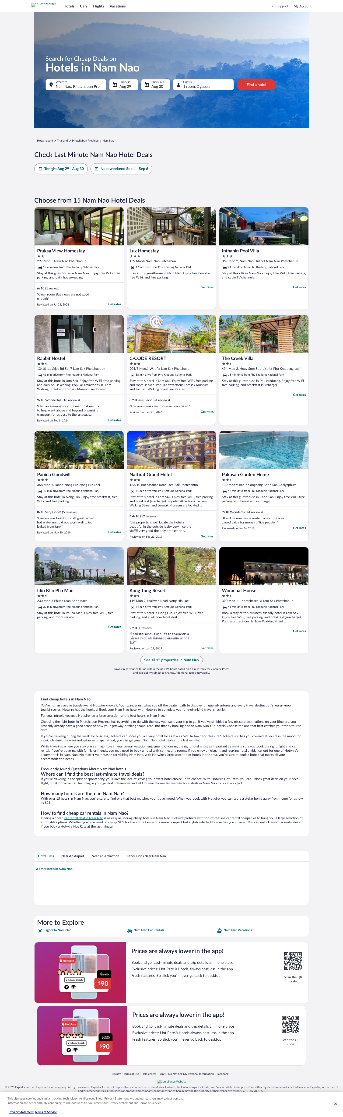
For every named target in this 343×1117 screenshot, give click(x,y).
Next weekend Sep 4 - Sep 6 (124, 169)
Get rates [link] (114, 304)
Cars (84, 6)
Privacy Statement (21, 1112)
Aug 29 (125, 86)
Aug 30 (157, 86)
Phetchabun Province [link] (85, 140)
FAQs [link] (162, 1073)
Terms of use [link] (131, 1073)
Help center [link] (149, 1073)
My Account (303, 6)
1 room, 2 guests (196, 86)
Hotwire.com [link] (45, 140)
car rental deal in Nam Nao (83, 818)
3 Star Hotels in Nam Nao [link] (54, 869)
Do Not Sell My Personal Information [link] (191, 1073)
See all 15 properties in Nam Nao (171, 660)
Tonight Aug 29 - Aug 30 (64, 169)
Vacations (118, 6)
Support (282, 6)
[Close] (335, 1104)
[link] (81, 931)
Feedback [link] (222, 1073)
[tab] (46, 856)
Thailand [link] (62, 140)
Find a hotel (256, 85)
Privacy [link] (116, 1073)
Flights (98, 6)
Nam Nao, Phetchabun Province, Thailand (81, 86)
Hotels (68, 6)
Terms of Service (46, 1112)
